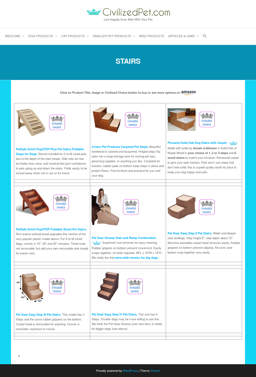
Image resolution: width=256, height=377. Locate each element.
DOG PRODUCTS (40, 36)
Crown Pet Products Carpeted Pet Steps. (120, 146)
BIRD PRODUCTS (151, 36)
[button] (205, 36)
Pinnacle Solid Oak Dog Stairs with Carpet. (197, 142)
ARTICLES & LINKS (181, 36)
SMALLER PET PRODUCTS (112, 36)
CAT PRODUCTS (73, 36)
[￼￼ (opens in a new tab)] (42, 121)
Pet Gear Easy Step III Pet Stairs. (38, 314)
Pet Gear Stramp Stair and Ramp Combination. (124, 238)
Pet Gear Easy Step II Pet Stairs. (190, 233)
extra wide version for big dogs (136, 257)
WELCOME (12, 36)
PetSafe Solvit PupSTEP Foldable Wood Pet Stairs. (51, 229)
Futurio (155, 370)
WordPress (130, 370)
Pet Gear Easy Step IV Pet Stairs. (114, 314)
